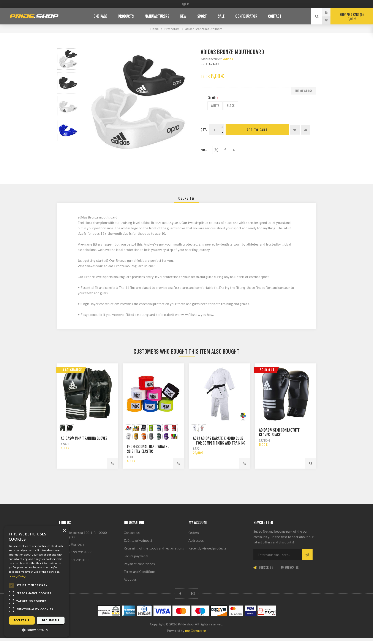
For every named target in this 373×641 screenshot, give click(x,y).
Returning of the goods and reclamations (154, 548)
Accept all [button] (22, 620)
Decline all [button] (51, 620)
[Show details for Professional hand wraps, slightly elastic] (153, 393)
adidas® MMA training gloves (84, 438)
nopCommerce (195, 631)
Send (307, 554)
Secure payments (136, 556)
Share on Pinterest (234, 150)
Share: (205, 150)
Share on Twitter (216, 150)
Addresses (196, 540)
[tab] (186, 198)
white (215, 106)
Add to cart (257, 130)
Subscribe (266, 567)
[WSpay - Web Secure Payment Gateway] (108, 615)
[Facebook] (180, 593)
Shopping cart (351, 17)
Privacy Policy (17, 576)
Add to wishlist (295, 130)
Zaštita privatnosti (138, 540)
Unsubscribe (290, 567)
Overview (186, 198)
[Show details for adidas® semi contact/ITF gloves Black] (285, 393)
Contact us (132, 533)
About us (130, 579)
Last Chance (72, 370)
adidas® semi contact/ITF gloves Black (279, 432)
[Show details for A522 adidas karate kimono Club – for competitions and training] (219, 393)
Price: (205, 76)
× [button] (64, 530)
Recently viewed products (207, 548)
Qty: (204, 130)
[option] (68, 59)
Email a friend (305, 130)
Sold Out (267, 370)
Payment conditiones (139, 564)
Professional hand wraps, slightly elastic (148, 449)
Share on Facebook (225, 150)
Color (211, 98)
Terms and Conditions (139, 572)
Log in (329, 12)
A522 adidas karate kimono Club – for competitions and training (219, 440)
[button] (37, 629)
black (230, 106)
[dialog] (36, 581)
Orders (193, 533)
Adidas (228, 59)
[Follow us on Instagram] (193, 593)
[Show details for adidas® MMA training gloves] (87, 393)
